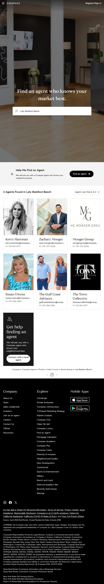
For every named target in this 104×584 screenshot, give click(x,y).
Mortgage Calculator (47, 437)
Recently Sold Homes (47, 489)
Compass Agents (29, 369)
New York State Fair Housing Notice (18, 576)
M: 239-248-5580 (14, 301)
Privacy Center (72, 510)
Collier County (52, 369)
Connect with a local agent (18, 358)
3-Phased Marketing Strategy (51, 411)
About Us (7, 398)
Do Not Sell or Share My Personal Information (24, 510)
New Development (45, 463)
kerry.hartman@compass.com (18, 243)
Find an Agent (43, 432)
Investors (7, 411)
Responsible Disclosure (25, 513)
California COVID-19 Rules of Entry (40, 516)
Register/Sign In (93, 3)
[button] (3, 3)
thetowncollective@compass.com (85, 302)
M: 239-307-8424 (47, 246)
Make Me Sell (43, 424)
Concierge (42, 398)
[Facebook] (11, 502)
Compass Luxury (45, 428)
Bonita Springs (67, 369)
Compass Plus (43, 445)
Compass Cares (44, 450)
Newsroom (8, 432)
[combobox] (52, 111)
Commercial (42, 467)
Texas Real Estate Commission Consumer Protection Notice (28, 571)
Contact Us (8, 424)
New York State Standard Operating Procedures (23, 579)
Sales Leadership (11, 407)
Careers (7, 419)
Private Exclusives (45, 402)
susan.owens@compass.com (18, 298)
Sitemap (40, 493)
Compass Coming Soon (48, 407)
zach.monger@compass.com (52, 243)
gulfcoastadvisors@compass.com (52, 302)
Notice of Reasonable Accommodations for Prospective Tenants (30, 581)
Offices (6, 428)
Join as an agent (11, 415)
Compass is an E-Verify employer (53, 513)
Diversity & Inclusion (46, 454)
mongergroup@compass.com (85, 243)
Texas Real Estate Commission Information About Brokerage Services (32, 569)
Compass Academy (46, 441)
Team (6, 402)
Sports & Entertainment (48, 471)
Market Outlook (44, 415)
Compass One (44, 419)
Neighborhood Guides (47, 458)
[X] (17, 502)
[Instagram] (6, 502)
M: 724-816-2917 (13, 246)
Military (40, 476)
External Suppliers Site (47, 484)
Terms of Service (56, 510)
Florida (41, 369)
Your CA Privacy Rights (73, 516)
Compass (16, 369)
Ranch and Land (45, 480)
